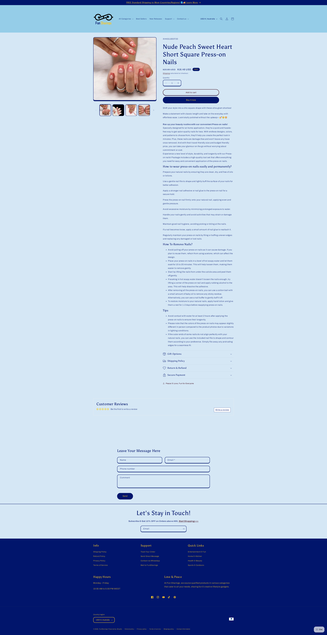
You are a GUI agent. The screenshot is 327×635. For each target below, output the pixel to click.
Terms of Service (100, 565)
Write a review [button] (222, 410)
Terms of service (155, 629)
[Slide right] (153, 110)
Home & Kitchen (195, 556)
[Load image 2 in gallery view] (118, 110)
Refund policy (129, 629)
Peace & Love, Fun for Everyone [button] (180, 383)
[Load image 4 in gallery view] (144, 110)
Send (125, 496)
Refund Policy (99, 556)
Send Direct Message (150, 556)
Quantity (166, 78)
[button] (126, 19)
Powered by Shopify (115, 629)
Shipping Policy (100, 552)
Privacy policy (142, 629)
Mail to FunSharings (149, 565)
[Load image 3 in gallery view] (131, 110)
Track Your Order (148, 552)
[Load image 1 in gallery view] (105, 110)
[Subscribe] (183, 529)
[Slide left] (96, 110)
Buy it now (191, 100)
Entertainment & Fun (197, 552)
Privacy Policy (99, 561)
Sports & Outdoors (196, 565)
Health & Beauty (195, 561)
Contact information (183, 629)
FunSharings (103, 629)
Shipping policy (169, 629)
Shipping (166, 73)
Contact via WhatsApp (150, 561)
